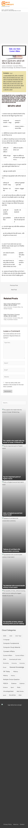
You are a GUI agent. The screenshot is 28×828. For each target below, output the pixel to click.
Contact (22, 824)
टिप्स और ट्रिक (12, 695)
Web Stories (20, 691)
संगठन (20, 695)
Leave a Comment (7, 66)
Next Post (14, 289)
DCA (4, 659)
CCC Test (18, 636)
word (4, 695)
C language (6, 639)
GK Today (6, 671)
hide (11, 73)
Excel (4, 667)
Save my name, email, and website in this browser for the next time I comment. (13, 384)
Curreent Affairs (17, 66)
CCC (4, 636)
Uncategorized (8, 691)
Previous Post (14, 285)
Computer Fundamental (11, 643)
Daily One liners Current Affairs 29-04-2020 (12, 315)
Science (13, 683)
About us (15, 824)
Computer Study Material (11, 647)
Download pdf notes (15, 659)
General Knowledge (7, 67)
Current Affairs (7, 655)
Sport (12, 687)
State (18, 687)
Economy (6, 663)
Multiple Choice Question (11, 679)
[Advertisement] (14, 27)
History (15, 671)
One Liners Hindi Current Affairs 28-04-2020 (12, 304)
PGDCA (5, 683)
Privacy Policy (8, 824)
